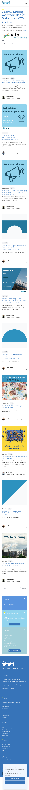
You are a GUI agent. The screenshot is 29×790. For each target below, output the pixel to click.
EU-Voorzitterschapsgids (7, 727)
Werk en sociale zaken (7, 759)
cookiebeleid (13, 773)
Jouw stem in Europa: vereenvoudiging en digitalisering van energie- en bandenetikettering (14, 192)
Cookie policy (5, 735)
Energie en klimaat (8, 635)
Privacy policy (5, 733)
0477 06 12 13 (7, 606)
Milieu (5, 640)
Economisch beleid (8, 634)
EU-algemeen (7, 637)
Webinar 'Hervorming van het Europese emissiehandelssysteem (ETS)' (14, 299)
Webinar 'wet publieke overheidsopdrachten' (9, 136)
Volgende (24, 588)
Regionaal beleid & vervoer (10, 645)
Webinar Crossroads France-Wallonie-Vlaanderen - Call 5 (14, 246)
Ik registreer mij (13, 624)
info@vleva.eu (5, 712)
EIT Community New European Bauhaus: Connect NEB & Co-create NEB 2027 (13, 513)
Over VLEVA (4, 726)
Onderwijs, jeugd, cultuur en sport (10, 752)
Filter (3, 40)
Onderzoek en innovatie (7, 754)
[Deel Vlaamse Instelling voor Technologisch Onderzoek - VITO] (3, 22)
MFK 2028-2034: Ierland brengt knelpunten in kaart (12, 407)
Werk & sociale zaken (8, 646)
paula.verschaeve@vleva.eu (10, 604)
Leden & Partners (6, 731)
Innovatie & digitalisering (9, 643)
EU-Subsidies (7, 638)
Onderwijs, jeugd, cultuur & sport (11, 642)
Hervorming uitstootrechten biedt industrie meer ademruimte (13, 564)
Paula (24, 30)
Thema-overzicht (13, 650)
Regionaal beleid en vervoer (8, 756)
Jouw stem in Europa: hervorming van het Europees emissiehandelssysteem (14, 82)
